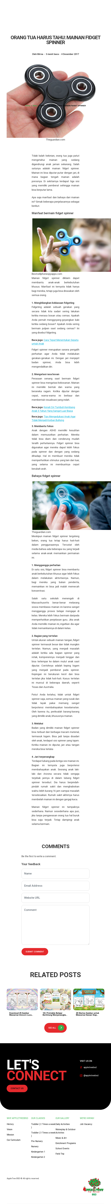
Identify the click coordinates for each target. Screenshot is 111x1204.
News (35, 106)
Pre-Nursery (37, 1141)
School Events (62, 1148)
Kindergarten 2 (38, 1157)
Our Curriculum (13, 1140)
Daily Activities (63, 1124)
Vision (9, 1129)
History (10, 1124)
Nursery (34, 1146)
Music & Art (61, 1138)
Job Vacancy (86, 1124)
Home (27, 106)
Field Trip (60, 1153)
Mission (10, 1134)
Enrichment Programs (66, 1143)
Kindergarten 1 (38, 1151)
